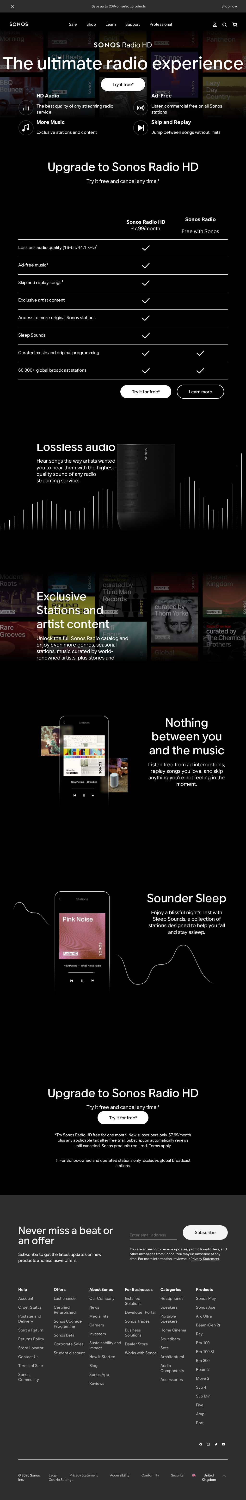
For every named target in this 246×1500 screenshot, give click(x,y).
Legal (53, 1475)
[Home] (18, 24)
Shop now (229, 6)
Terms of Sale (30, 1365)
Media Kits (98, 1316)
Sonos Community (28, 1377)
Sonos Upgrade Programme (68, 1324)
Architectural (172, 1356)
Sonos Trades (137, 1321)
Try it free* (123, 84)
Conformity (150, 1475)
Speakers (169, 1307)
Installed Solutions (133, 1301)
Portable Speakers (169, 1319)
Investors (97, 1334)
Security (177, 1475)
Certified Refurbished (65, 1310)
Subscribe (205, 1232)
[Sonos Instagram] (208, 1444)
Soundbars (170, 1339)
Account (25, 1298)
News (94, 1307)
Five (199, 1405)
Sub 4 (201, 1387)
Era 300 (202, 1360)
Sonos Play (206, 1298)
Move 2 (202, 1378)
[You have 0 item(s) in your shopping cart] (234, 25)
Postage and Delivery (29, 1319)
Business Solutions (133, 1333)
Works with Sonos (141, 1352)
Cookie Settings (61, 1479)
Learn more (200, 391)
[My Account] (215, 25)
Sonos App (99, 1374)
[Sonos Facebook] (201, 1444)
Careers (96, 1325)
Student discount (69, 1352)
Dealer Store (136, 1344)
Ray (199, 1334)
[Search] (224, 25)
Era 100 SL (205, 1351)
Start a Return (30, 1330)
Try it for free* (146, 391)
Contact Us (28, 1356)
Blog (93, 1365)
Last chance (65, 1298)
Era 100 (202, 1342)
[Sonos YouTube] (224, 1444)
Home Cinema (173, 1330)
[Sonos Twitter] (216, 1444)
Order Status (30, 1307)
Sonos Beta (64, 1335)
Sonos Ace (205, 1307)
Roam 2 (202, 1369)
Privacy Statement (205, 1259)
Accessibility (119, 1475)
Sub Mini (203, 1396)
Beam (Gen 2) (208, 1325)
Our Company (101, 1298)
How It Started (102, 1356)
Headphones (172, 1298)
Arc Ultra (204, 1316)
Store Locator (30, 1347)
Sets (164, 1347)
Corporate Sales (69, 1344)
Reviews (96, 1383)
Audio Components (172, 1368)
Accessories (171, 1379)
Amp (200, 1413)
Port (200, 1422)
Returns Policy (31, 1339)
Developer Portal (140, 1312)
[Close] (12, 6)
